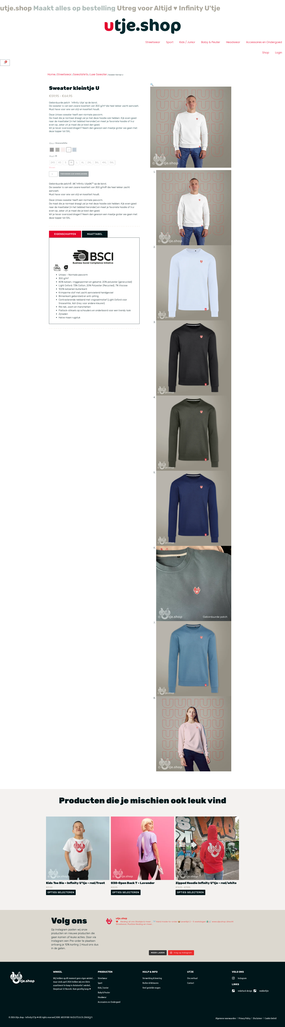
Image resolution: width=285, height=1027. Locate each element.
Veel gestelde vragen (151, 994)
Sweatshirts (80, 81)
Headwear (233, 49)
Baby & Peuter (210, 49)
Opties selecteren (61, 899)
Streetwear (152, 49)
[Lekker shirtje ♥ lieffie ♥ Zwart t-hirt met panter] (179, 950)
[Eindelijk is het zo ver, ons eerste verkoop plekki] (213, 940)
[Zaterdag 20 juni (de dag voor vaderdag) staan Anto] (179, 940)
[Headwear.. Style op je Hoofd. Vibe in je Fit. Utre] (146, 950)
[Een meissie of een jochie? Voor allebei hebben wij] (163, 950)
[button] (151, 91)
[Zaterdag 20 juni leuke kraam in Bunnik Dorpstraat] (146, 940)
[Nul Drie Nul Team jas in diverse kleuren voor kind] (113, 950)
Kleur (51, 149)
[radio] (52, 156)
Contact (190, 989)
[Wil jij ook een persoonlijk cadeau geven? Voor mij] (129, 940)
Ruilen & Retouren (150, 989)
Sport (169, 49)
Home (51, 81)
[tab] (65, 244)
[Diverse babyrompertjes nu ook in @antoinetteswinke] (196, 940)
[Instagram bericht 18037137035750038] (230, 940)
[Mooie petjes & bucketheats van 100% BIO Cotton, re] (113, 940)
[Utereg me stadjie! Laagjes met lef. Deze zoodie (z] (213, 950)
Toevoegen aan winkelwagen (73, 184)
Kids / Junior (187, 49)
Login (278, 59)
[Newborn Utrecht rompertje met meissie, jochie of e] (230, 950)
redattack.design (81, 1024)
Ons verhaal (192, 984)
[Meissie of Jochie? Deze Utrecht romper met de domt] (196, 950)
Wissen (52, 174)
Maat (51, 162)
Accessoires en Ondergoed (264, 49)
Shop (265, 59)
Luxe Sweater (98, 81)
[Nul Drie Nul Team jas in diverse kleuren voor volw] (129, 950)
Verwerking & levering (152, 984)
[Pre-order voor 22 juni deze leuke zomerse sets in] (163, 940)
